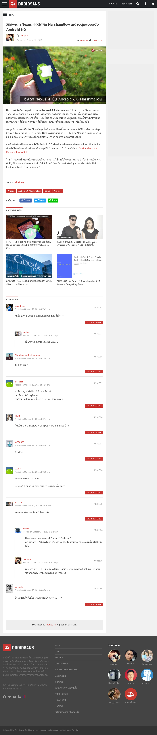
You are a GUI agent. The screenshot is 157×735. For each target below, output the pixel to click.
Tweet (41, 200)
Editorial (59, 657)
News (58, 645)
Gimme (130, 663)
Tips (11, 15)
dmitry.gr (20, 182)
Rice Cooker (114, 683)
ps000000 (19, 442)
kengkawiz (147, 664)
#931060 (98, 417)
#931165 (98, 560)
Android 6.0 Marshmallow (29, 191)
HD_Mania (114, 702)
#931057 (98, 307)
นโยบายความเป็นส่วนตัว (67, 712)
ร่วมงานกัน (60, 700)
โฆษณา (59, 706)
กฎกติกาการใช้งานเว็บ (66, 688)
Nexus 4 (57, 191)
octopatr (24, 35)
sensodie (19, 587)
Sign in (113, 4)
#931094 (98, 530)
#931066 (98, 470)
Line (54, 200)
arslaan (26, 332)
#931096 (98, 588)
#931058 (98, 356)
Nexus (47, 191)
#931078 (98, 504)
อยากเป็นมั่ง (130, 702)
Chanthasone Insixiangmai (27, 355)
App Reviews (61, 663)
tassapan (19, 381)
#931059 (98, 383)
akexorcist (147, 683)
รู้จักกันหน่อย (61, 694)
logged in (51, 624)
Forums (59, 682)
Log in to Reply (94, 322)
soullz (17, 416)
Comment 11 (97, 40)
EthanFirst (20, 306)
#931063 (98, 443)
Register (126, 4)
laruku (131, 683)
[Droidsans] (24, 4)
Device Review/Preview (66, 669)
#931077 (98, 333)
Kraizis (26, 528)
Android (11, 191)
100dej (18, 468)
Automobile (60, 676)
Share (27, 200)
